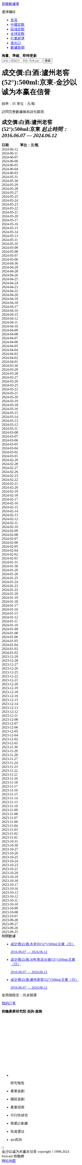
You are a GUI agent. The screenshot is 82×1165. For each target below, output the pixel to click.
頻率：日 (9, 104)
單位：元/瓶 (26, 104)
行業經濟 (17, 38)
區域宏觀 (17, 29)
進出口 (15, 43)
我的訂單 (9, 1003)
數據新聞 (17, 47)
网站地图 (9, 1161)
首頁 (13, 20)
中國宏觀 (17, 24)
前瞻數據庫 (10, 4)
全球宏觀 (17, 34)
